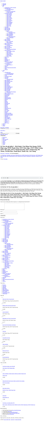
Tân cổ (6, 66)
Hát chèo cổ (7, 56)
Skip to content (3, 0)
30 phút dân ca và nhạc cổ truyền (10, 7)
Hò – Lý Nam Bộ (10, 41)
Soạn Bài (12, 419)
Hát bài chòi (7, 95)
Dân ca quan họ (7, 44)
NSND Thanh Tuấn (25, 155)
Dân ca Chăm (9, 15)
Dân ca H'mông (9, 20)
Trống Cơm (10, 411)
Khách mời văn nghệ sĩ (9, 115)
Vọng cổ (6, 69)
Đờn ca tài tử (9, 42)
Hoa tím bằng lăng (6, 357)
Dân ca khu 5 (9, 53)
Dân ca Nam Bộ (7, 40)
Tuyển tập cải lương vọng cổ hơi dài (9, 366)
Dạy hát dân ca (7, 94)
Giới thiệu (4, 4)
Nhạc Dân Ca (2, 127)
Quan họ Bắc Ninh (8, 118)
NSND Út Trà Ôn (17, 404)
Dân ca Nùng (7, 235)
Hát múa (6, 99)
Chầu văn (6, 78)
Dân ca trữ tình (7, 48)
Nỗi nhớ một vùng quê (13, 412)
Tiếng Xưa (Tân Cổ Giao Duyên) (8, 299)
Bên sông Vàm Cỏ (6, 350)
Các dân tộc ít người (8, 13)
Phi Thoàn (24, 156)
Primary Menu (3, 135)
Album (4, 125)
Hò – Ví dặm (7, 110)
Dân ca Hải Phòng (10, 34)
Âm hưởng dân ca (8, 8)
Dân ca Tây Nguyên (8, 47)
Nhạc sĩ (4, 124)
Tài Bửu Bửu (28, 156)
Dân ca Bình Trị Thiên (8, 81)
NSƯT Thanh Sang (18, 156)
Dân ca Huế (9, 52)
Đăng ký (6, 134)
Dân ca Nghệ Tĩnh (8, 87)
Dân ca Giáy (9, 19)
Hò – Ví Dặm (7, 267)
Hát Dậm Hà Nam (12, 32)
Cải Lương (6, 26)
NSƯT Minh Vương (39, 155)
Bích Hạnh (7, 153)
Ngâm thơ (6, 65)
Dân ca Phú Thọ (9, 35)
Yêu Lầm (4, 331)
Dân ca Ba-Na (9, 14)
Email (1, 213)
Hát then (6, 58)
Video (6, 68)
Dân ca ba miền (7, 28)
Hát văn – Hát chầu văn (9, 61)
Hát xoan (6, 107)
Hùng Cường (5, 404)
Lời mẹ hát (4, 395)
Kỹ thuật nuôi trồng (17, 419)
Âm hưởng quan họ (10, 9)
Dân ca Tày (7, 236)
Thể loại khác (7, 120)
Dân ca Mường (9, 23)
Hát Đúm (6, 109)
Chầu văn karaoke (10, 79)
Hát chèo (6, 96)
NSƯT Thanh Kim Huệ (11, 156)
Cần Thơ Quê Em (11, 414)
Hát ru (6, 57)
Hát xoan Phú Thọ (12, 36)
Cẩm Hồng (8, 155)
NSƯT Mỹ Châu (3, 156)
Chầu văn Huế (9, 62)
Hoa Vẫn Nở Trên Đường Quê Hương (9, 324)
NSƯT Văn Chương (6, 382)
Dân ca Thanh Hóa (10, 37)
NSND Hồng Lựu (6, 397)
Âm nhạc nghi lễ (7, 10)
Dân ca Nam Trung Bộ (9, 43)
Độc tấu (6, 121)
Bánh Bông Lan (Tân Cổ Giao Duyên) (9, 318)
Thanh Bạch (33, 156)
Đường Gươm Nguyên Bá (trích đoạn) (9, 305)
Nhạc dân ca (2, 153)
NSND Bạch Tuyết (11, 404)
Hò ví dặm (6, 111)
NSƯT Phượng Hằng (11, 368)
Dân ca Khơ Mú (9, 22)
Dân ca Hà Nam (9, 31)
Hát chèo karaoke (8, 97)
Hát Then (6, 102)
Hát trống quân (7, 59)
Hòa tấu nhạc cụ (7, 63)
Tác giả (4, 143)
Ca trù (8, 30)
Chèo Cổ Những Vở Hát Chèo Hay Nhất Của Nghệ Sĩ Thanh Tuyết (14, 373)
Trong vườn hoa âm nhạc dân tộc (10, 67)
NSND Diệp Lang (18, 155)
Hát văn (6, 105)
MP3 (3, 6)
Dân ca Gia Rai (9, 18)
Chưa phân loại (7, 27)
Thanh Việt (38, 156)
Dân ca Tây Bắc (7, 46)
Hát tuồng (6, 60)
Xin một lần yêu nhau (6, 337)
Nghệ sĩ (4, 123)
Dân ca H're (9, 21)
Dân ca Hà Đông (10, 33)
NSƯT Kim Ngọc (32, 155)
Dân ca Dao (9, 16)
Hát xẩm (8, 38)
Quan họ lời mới (9, 45)
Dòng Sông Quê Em (6, 388)
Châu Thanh (5, 368)
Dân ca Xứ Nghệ (10, 54)
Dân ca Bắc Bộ (7, 29)
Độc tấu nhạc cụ (9, 64)
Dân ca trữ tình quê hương (11, 49)
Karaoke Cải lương (8, 113)
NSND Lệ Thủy (5, 390)
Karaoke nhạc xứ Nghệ (9, 114)
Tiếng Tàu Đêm (5, 344)
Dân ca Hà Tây (7, 83)
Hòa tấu (6, 112)
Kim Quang (13, 155)
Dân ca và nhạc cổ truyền (9, 93)
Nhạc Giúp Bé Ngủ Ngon (16, 410)
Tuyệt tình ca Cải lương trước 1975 (8, 402)
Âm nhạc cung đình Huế (11, 11)
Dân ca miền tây (7, 39)
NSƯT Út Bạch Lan (31, 404)
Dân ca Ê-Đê (9, 17)
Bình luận (2, 209)
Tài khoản (7, 127)
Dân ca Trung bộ (7, 50)
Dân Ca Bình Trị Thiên (11, 51)
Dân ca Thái (7, 237)
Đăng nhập (2, 134)
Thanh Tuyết (5, 375)
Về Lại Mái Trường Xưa (15, 413)
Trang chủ (4, 3)
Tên (1, 211)
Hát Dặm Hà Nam (8, 98)
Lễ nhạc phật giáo (10, 12)
